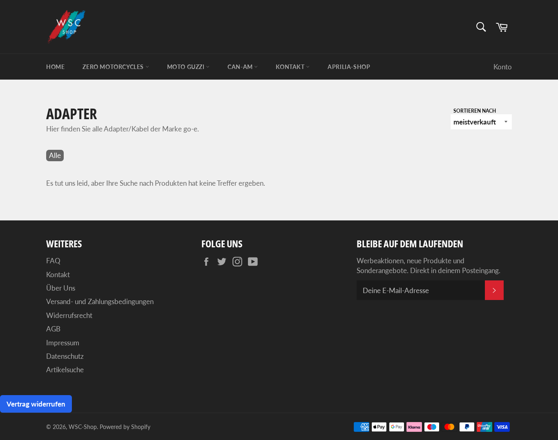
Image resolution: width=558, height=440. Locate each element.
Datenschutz (65, 356)
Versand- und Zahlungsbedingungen (100, 301)
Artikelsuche (65, 369)
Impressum (62, 342)
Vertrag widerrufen (36, 404)
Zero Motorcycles (114, 66)
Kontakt (291, 66)
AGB (53, 328)
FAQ (53, 260)
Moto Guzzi (186, 66)
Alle (55, 155)
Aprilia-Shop (349, 66)
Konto (502, 66)
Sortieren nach (474, 111)
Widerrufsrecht (69, 315)
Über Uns (60, 288)
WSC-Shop (83, 427)
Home (55, 66)
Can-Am (241, 66)
